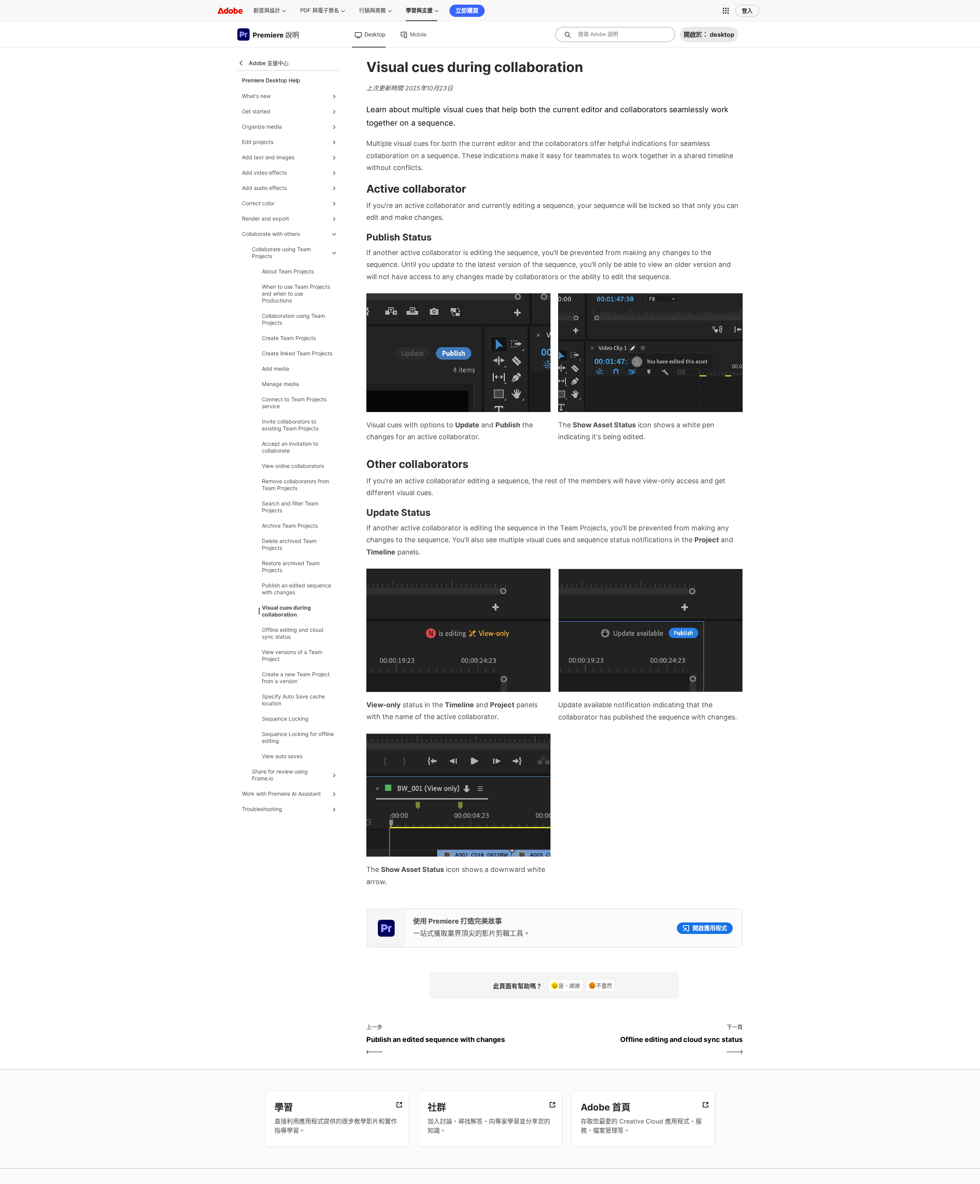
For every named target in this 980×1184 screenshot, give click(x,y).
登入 (747, 11)
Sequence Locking (285, 718)
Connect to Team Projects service (294, 402)
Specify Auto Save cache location (293, 699)
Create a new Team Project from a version (296, 677)
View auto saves (282, 756)
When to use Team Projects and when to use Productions (296, 293)
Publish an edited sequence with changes (296, 588)
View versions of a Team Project (292, 655)
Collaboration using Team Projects (293, 319)
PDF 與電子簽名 (319, 10)
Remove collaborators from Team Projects (295, 484)
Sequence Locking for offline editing (298, 737)
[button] (726, 11)
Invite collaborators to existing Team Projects (290, 425)
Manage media (280, 384)
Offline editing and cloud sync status (292, 633)
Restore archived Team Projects (291, 566)
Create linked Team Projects (297, 353)
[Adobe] (230, 10)
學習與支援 (419, 10)
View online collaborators (293, 466)
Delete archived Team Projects (289, 544)
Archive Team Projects (290, 525)
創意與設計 (266, 10)
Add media (275, 368)
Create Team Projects (289, 338)
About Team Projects (288, 271)
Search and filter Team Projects (290, 507)
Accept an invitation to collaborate (290, 447)
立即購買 (467, 10)
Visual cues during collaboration (286, 611)
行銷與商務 (372, 10)
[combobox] (615, 34)
